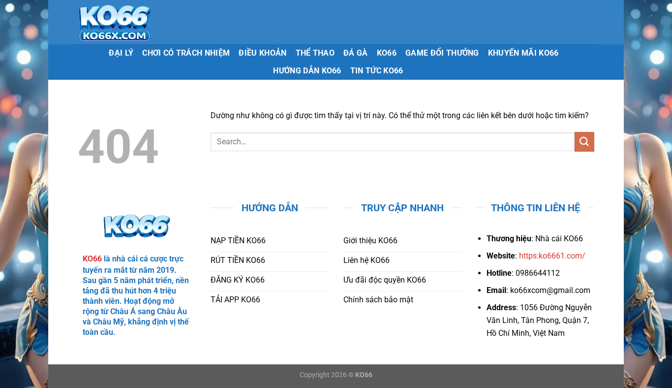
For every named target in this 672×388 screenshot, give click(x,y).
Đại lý (121, 53)
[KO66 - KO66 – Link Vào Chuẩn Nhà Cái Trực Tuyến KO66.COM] (145, 22)
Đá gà (355, 53)
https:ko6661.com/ (552, 255)
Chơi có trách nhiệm (186, 53)
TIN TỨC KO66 (376, 70)
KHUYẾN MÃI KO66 (523, 53)
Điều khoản (262, 53)
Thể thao (315, 53)
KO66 (387, 53)
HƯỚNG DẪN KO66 (307, 70)
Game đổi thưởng (442, 53)
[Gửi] (584, 141)
